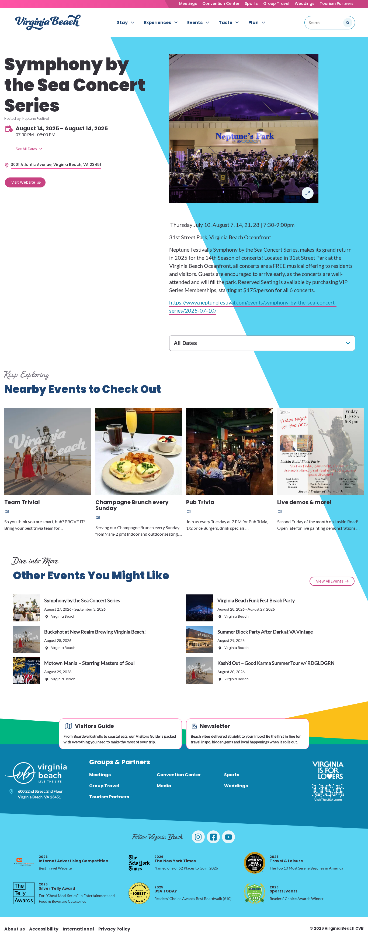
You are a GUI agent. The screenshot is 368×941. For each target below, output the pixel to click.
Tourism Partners (336, 3)
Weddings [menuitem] (236, 786)
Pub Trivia (200, 502)
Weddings (304, 3)
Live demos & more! (304, 502)
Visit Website (23, 182)
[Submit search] (347, 22)
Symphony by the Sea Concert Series (82, 600)
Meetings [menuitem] (100, 775)
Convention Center (220, 3)
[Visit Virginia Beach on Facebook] (213, 836)
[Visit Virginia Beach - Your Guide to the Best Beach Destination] (48, 22)
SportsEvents (283, 889)
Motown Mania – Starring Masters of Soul (89, 663)
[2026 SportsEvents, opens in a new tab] (254, 893)
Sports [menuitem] (231, 775)
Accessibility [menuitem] (43, 929)
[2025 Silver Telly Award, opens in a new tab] (23, 893)
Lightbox (308, 193)
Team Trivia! (22, 502)
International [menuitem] (78, 929)
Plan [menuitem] (253, 22)
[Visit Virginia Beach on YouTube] (228, 836)
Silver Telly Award (57, 886)
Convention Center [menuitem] (179, 775)
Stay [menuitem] (122, 22)
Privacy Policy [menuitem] (114, 929)
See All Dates (26, 149)
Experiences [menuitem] (157, 22)
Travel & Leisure (286, 858)
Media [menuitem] (164, 786)
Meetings (188, 3)
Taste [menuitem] (225, 22)
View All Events (329, 581)
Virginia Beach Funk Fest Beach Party (256, 600)
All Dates (185, 343)
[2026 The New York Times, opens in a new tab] (139, 863)
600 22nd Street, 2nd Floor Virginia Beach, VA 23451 (40, 794)
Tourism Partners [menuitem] (109, 797)
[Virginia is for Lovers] (328, 770)
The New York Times (175, 858)
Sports (251, 3)
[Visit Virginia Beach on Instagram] (198, 836)
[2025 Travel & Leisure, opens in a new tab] (254, 863)
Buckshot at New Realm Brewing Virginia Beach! (95, 632)
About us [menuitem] (14, 929)
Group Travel (276, 3)
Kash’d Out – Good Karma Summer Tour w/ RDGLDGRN (276, 663)
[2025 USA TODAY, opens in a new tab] (139, 893)
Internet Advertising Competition (73, 858)
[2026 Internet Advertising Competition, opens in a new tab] (23, 863)
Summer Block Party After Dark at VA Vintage (265, 632)
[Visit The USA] (328, 792)
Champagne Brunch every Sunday (132, 505)
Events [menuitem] (195, 22)
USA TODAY (165, 889)
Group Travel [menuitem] (104, 786)
